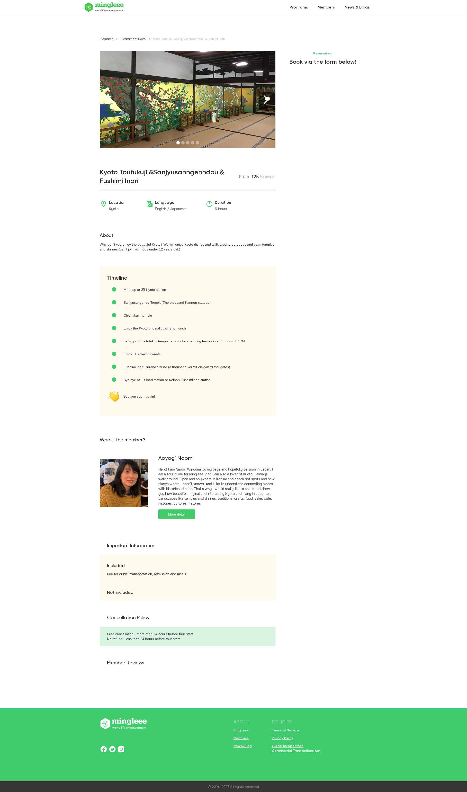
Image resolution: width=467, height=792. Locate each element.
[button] (109, 99)
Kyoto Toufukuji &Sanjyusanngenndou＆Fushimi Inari (189, 39)
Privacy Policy (282, 738)
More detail (176, 514)
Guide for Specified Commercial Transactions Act (296, 748)
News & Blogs (357, 7)
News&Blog (243, 746)
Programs (299, 7)
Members (326, 7)
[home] (104, 7)
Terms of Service (285, 730)
